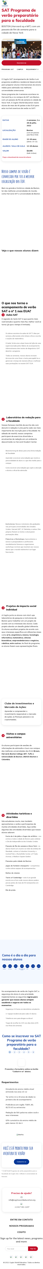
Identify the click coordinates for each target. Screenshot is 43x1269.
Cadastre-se (21, 1162)
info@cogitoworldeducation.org (22, 1200)
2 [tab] (14, 1052)
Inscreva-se (21, 63)
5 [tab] (28, 1052)
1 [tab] (9, 1052)
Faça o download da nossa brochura (17, 157)
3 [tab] (19, 1052)
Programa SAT (8, 69)
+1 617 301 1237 (22, 1207)
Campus (20, 69)
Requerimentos (32, 69)
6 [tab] (33, 1052)
